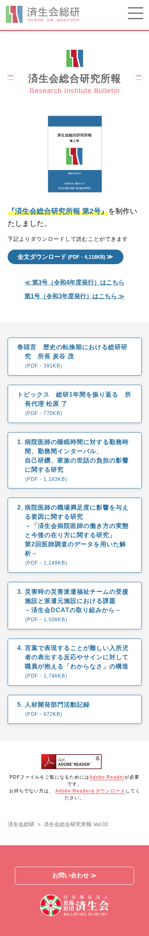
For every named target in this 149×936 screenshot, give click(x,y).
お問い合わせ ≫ (74, 875)
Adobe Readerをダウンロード (90, 791)
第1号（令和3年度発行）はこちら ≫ (74, 296)
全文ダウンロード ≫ (65, 256)
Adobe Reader (107, 777)
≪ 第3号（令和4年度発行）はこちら (74, 282)
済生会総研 (21, 824)
